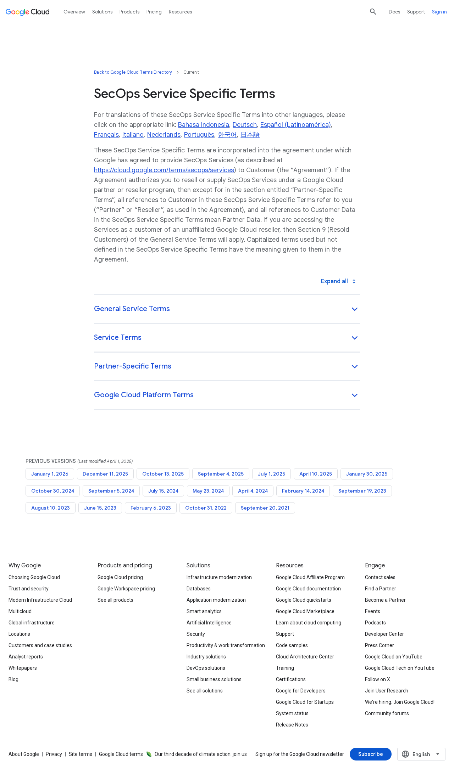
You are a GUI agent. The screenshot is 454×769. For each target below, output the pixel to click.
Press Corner (379, 645)
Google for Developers (301, 691)
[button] (227, 309)
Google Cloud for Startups (305, 702)
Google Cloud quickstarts (303, 600)
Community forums (387, 713)
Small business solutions (214, 679)
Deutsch (245, 125)
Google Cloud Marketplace (305, 611)
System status (292, 713)
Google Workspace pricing (126, 588)
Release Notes (292, 725)
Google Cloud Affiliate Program (310, 577)
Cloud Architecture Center (305, 656)
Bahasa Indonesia (203, 125)
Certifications (291, 679)
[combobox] (421, 754)
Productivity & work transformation (226, 645)
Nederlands (164, 135)
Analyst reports (26, 656)
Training (285, 668)
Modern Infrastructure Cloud (40, 600)
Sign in (439, 12)
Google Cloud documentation (308, 588)
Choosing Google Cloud (34, 577)
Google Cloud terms (121, 754)
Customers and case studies (40, 645)
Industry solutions (206, 656)
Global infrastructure (32, 622)
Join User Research (386, 691)
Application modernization (216, 600)
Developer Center (384, 634)
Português (199, 135)
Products (129, 12)
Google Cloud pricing (120, 577)
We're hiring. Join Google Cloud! (399, 702)
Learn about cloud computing (308, 622)
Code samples (292, 645)
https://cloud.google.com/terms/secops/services (164, 170)
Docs (394, 12)
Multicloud (20, 611)
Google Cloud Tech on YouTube (399, 668)
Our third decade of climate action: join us (201, 754)
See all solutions (205, 691)
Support (416, 12)
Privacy (54, 754)
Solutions (102, 12)
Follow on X (377, 679)
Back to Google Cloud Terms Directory (133, 72)
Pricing (154, 12)
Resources (180, 12)
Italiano (133, 135)
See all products (115, 600)
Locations (19, 634)
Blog (13, 679)
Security (196, 634)
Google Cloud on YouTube (393, 656)
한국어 (227, 135)
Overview (74, 12)
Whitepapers (23, 668)
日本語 (250, 135)
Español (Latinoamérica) (295, 125)
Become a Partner (385, 600)
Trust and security (29, 588)
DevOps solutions (206, 668)
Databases (199, 588)
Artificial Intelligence (209, 622)
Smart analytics (204, 611)
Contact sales (380, 577)
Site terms (80, 754)
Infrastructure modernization (219, 577)
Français (106, 135)
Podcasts (375, 622)
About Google (24, 754)
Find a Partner (380, 588)
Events (372, 611)
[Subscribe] (371, 754)
